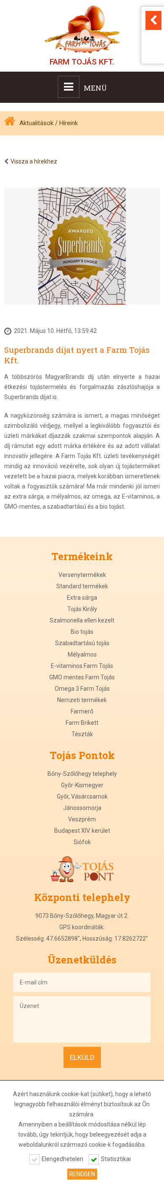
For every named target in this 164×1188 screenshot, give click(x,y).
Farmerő (82, 711)
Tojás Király (82, 609)
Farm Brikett (82, 722)
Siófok (82, 842)
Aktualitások (36, 123)
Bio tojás (82, 631)
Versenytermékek (82, 574)
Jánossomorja (82, 808)
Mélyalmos (82, 654)
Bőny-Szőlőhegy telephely (82, 773)
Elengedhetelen (62, 1159)
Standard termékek (82, 586)
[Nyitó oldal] (11, 123)
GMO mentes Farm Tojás (82, 677)
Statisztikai (116, 1159)
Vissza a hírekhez (34, 161)
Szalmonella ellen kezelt (82, 620)
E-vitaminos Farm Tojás (82, 665)
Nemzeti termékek (82, 700)
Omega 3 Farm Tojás (82, 688)
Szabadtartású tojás (82, 643)
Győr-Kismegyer (82, 785)
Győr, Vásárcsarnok (82, 796)
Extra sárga (82, 597)
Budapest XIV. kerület (82, 830)
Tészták (82, 734)
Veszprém (82, 819)
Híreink (68, 123)
